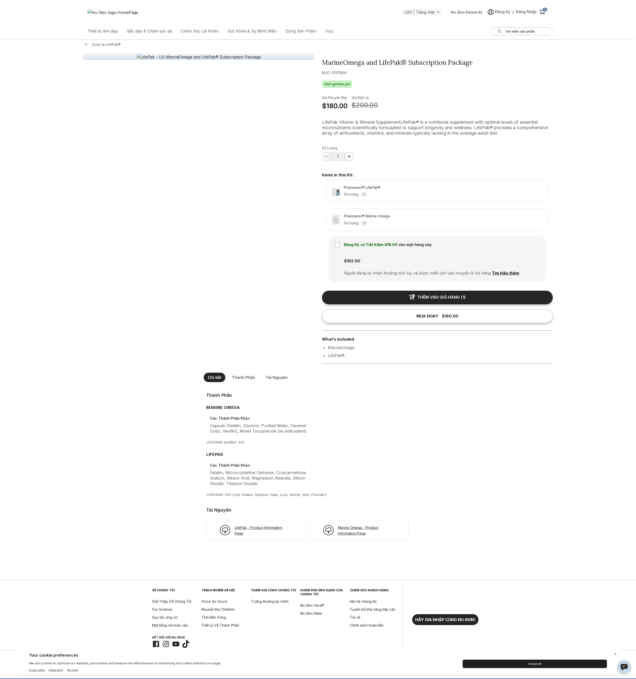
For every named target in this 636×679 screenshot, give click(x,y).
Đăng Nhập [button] (526, 11)
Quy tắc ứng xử (164, 617)
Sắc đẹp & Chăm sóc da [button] (149, 31)
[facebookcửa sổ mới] (156, 644)
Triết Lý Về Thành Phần (220, 625)
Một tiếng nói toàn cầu (170, 625)
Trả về (355, 617)
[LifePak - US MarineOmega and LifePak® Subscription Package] (199, 57)
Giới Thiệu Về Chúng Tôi (172, 601)
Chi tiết (214, 377)
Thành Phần (243, 377)
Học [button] (329, 31)
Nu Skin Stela (311, 613)
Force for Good (214, 601)
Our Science (162, 609)
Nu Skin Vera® (312, 605)
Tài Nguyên (277, 377)
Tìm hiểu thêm (505, 273)
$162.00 (352, 260)
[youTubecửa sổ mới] (176, 644)
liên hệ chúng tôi (363, 601)
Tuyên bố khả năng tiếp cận (373, 609)
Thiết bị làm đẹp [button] (102, 31)
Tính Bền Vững (213, 617)
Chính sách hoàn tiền (367, 625)
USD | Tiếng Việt (419, 12)
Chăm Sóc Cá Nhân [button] (199, 31)
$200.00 (365, 105)
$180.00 (335, 106)
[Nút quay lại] (87, 44)
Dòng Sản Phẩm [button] (301, 31)
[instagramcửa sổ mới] (166, 644)
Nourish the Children (218, 609)
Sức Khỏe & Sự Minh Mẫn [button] (252, 31)
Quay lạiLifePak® (106, 44)
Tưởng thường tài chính (270, 601)
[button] (445, 619)
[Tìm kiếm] (500, 31)
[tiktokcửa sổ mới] (186, 644)
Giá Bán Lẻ (360, 97)
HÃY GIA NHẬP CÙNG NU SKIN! (445, 619)
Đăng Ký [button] (502, 11)
